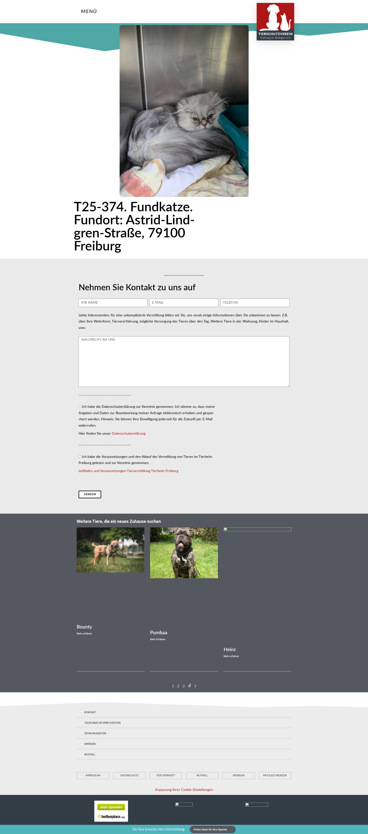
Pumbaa (158, 632)
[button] (85, 12)
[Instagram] (208, 11)
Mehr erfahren (84, 633)
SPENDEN (90, 744)
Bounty (84, 627)
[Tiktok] (216, 11)
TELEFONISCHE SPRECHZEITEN (102, 723)
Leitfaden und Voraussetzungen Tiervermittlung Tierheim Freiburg (128, 471)
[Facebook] (200, 11)
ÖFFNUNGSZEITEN (95, 733)
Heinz (230, 649)
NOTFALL (89, 754)
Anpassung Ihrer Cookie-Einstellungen (184, 790)
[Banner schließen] (364, 829)
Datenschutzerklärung (128, 433)
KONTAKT (90, 712)
